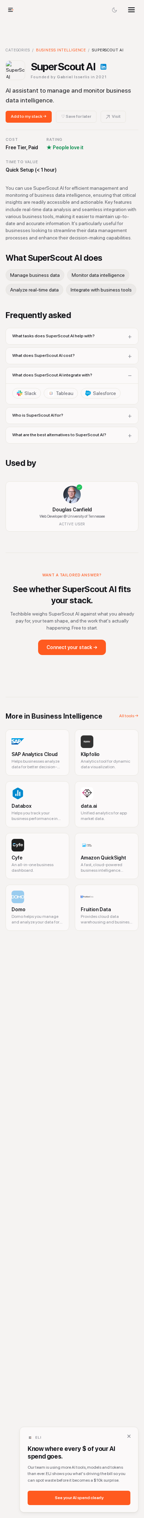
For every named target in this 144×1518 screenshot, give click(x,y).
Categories (18, 50)
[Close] (129, 1436)
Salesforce (104, 393)
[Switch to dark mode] (115, 10)
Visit (116, 116)
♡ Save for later (76, 116)
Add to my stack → (28, 116)
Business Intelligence (61, 50)
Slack (30, 393)
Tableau (64, 393)
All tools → (128, 715)
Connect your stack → (72, 647)
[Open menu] (131, 10)
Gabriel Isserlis (73, 77)
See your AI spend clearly (79, 1497)
